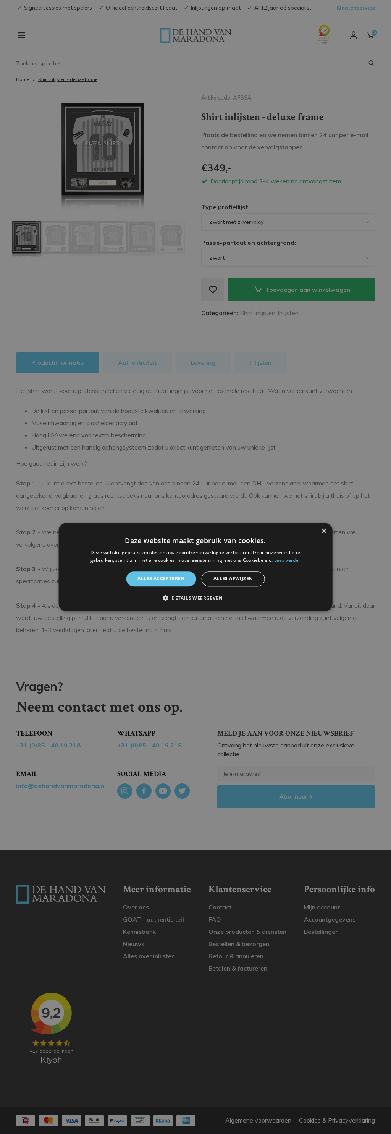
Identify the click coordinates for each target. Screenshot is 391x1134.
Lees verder (287, 560)
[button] (195, 598)
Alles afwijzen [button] (233, 579)
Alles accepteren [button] (160, 579)
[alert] (195, 567)
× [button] (323, 531)
